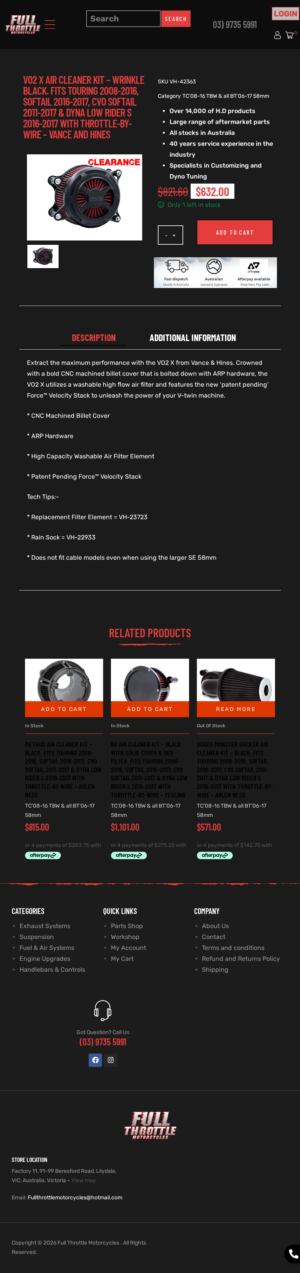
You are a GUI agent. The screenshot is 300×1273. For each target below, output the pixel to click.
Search (176, 18)
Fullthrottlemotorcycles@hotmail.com (75, 1197)
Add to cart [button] (64, 709)
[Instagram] (110, 1060)
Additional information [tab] (193, 337)
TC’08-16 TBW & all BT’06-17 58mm (225, 96)
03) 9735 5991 (235, 24)
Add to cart (235, 232)
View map (83, 1180)
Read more (235, 709)
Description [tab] (94, 337)
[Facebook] (95, 1060)
